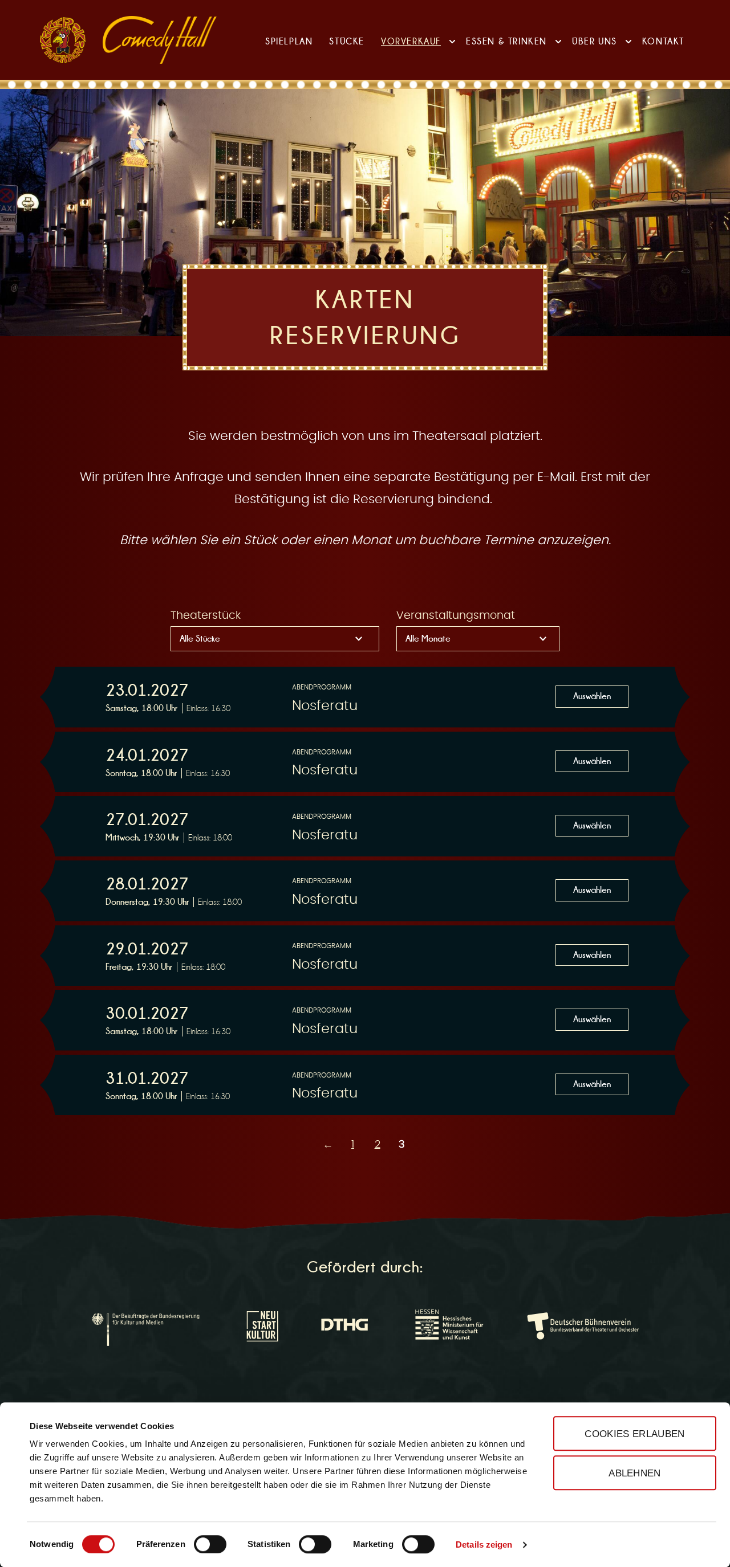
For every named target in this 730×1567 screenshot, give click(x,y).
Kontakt (663, 41)
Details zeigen (484, 1544)
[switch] (210, 1544)
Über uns (594, 41)
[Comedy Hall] (160, 40)
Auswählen (592, 696)
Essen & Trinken (506, 41)
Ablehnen (635, 1473)
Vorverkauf (411, 41)
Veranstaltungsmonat (455, 615)
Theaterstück (206, 615)
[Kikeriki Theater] (63, 40)
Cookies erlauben (634, 1434)
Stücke (346, 41)
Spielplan (289, 41)
